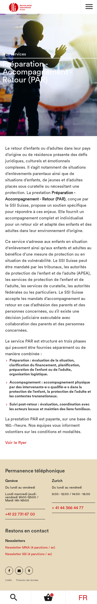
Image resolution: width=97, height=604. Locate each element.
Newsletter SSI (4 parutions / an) (28, 554)
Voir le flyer (16, 443)
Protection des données (27, 580)
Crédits (8, 580)
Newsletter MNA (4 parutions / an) (30, 547)
